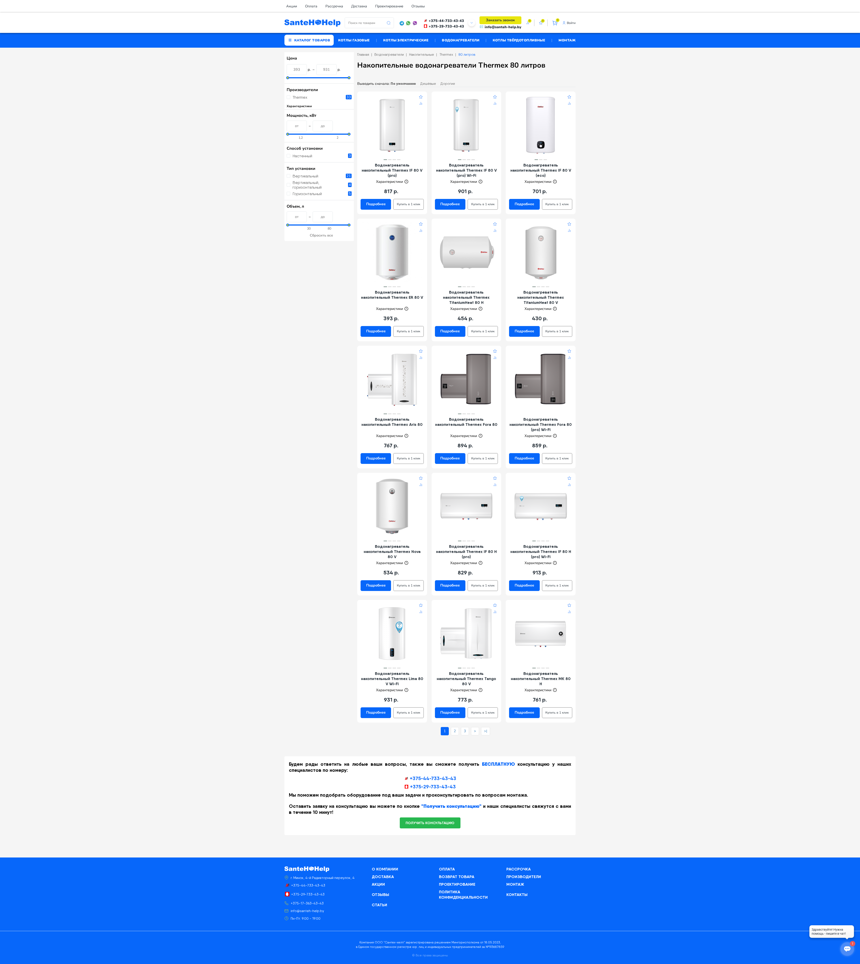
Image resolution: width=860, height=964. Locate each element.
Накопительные (421, 54)
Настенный (302, 156)
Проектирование (389, 6)
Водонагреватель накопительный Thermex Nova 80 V (392, 551)
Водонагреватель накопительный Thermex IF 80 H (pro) (466, 551)
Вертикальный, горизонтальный (307, 185)
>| (485, 731)
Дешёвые (428, 83)
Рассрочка (334, 6)
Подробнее (376, 204)
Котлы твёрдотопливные (519, 40)
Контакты (517, 894)
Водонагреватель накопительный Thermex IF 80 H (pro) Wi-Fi (540, 551)
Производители (523, 876)
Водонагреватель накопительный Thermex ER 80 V (392, 295)
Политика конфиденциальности (463, 894)
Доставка (359, 6)
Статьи (379, 904)
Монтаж (567, 40)
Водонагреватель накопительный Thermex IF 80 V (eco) (540, 170)
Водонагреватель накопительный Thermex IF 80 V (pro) (392, 170)
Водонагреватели (460, 40)
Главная (363, 54)
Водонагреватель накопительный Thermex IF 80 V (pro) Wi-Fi (466, 170)
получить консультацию (430, 823)
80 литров (466, 54)
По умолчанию (403, 83)
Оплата (311, 6)
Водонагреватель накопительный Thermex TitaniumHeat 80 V (540, 297)
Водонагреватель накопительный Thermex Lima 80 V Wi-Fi (392, 678)
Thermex (299, 97)
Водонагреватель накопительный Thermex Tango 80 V (466, 678)
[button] (385, 159)
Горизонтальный (307, 193)
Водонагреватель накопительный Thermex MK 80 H (541, 678)
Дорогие (447, 83)
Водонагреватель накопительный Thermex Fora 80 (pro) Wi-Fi (541, 424)
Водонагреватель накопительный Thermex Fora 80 (466, 422)
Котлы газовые (354, 40)
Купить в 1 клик (408, 204)
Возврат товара (456, 876)
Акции (291, 6)
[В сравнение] (421, 104)
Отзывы (418, 6)
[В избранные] (421, 97)
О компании (385, 869)
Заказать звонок (500, 20)
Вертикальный (305, 176)
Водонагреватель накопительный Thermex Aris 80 (392, 422)
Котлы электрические (406, 40)
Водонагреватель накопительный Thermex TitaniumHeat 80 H (466, 297)
